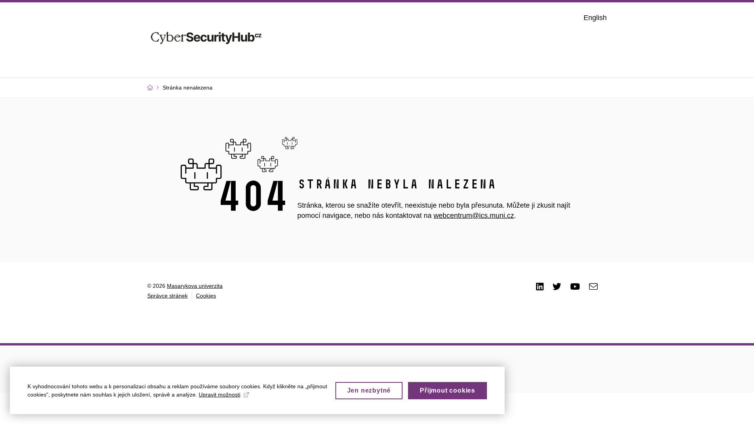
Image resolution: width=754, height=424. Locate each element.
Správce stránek (167, 295)
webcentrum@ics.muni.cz (474, 215)
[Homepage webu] (206, 38)
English (595, 18)
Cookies (206, 295)
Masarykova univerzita (195, 286)
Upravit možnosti (219, 394)
